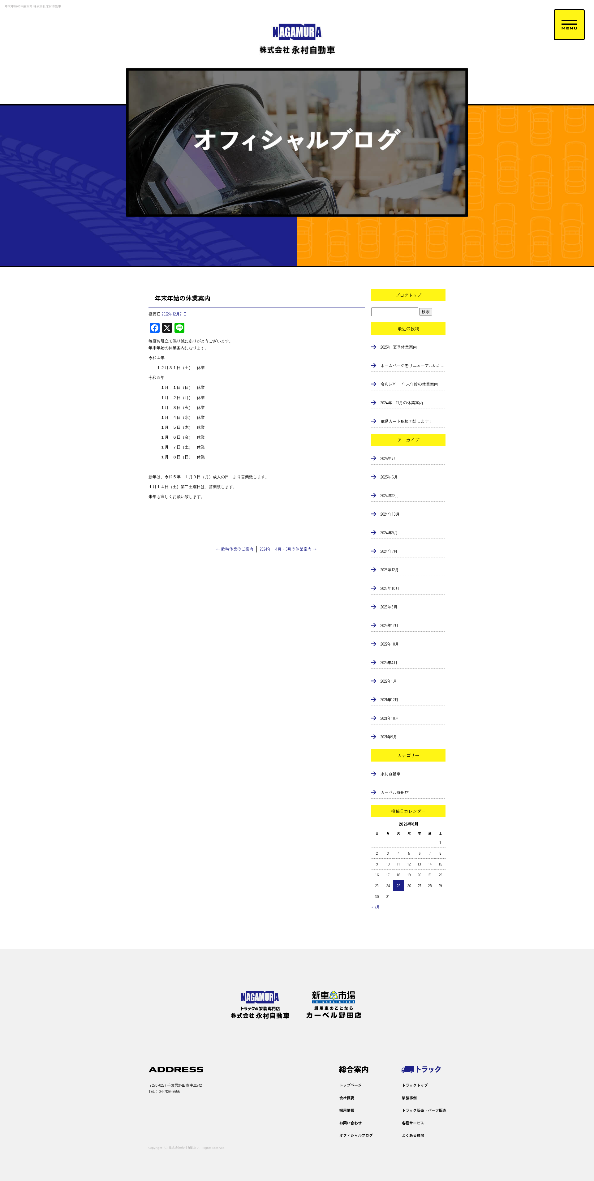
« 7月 (376, 906)
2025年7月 (389, 458)
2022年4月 (389, 662)
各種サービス (413, 1122)
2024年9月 (389, 532)
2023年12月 (390, 570)
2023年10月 (390, 588)
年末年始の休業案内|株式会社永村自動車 (33, 6)
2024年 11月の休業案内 (402, 403)
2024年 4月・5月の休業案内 (288, 549)
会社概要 (346, 1097)
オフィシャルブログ (356, 1135)
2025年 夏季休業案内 (399, 347)
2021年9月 (389, 737)
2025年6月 (389, 477)
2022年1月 (389, 681)
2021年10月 (390, 718)
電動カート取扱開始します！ (407, 421)
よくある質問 (413, 1135)
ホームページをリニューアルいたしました (413, 365)
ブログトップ (408, 295)
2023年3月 (389, 607)
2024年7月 (389, 551)
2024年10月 (390, 514)
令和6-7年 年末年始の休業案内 (409, 384)
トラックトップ (415, 1085)
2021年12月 (389, 699)
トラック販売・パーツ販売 (424, 1110)
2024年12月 (390, 495)
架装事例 (409, 1097)
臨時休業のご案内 (234, 549)
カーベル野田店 (395, 792)
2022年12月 (389, 625)
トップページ (350, 1085)
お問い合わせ (350, 1122)
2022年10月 (390, 644)
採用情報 (346, 1110)
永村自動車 (391, 774)
